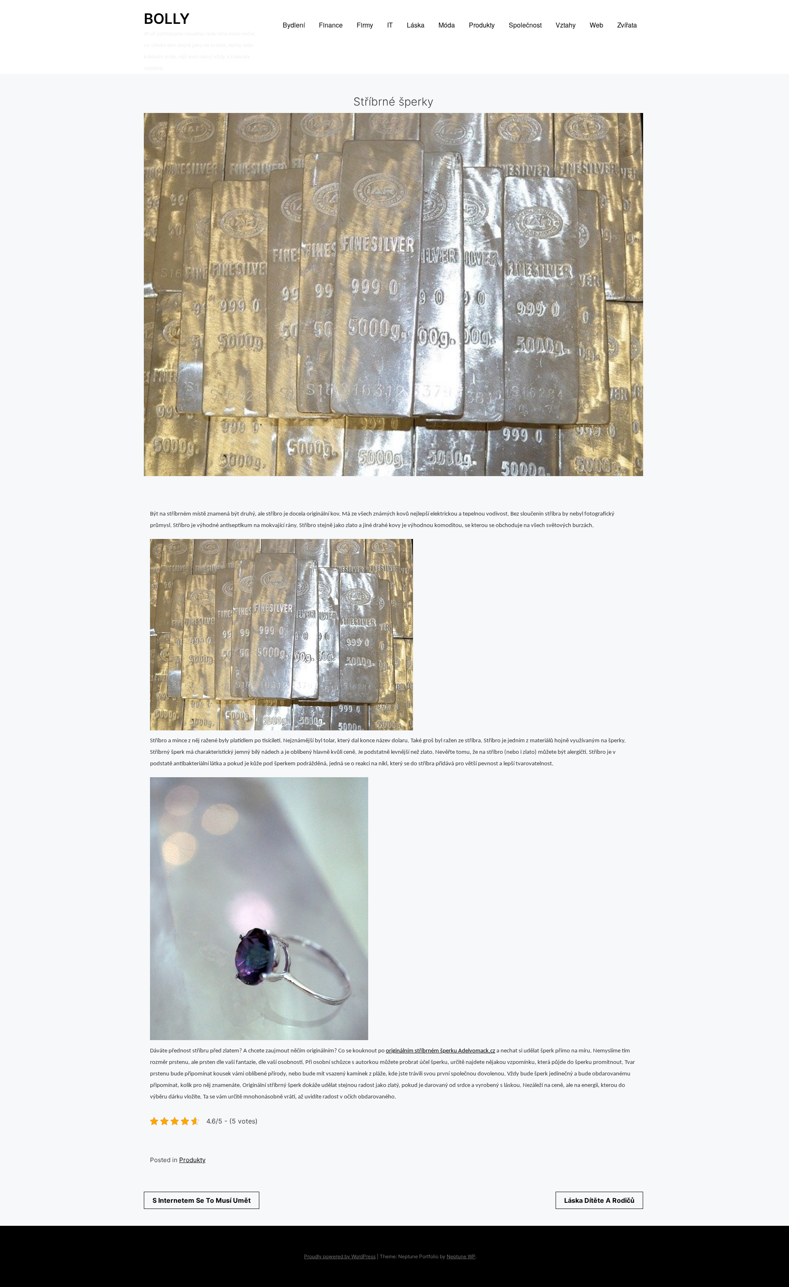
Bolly (167, 18)
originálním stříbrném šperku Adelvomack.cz (440, 1051)
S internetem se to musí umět (201, 1200)
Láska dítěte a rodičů (599, 1200)
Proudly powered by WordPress (340, 1256)
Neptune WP (461, 1256)
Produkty (192, 1160)
